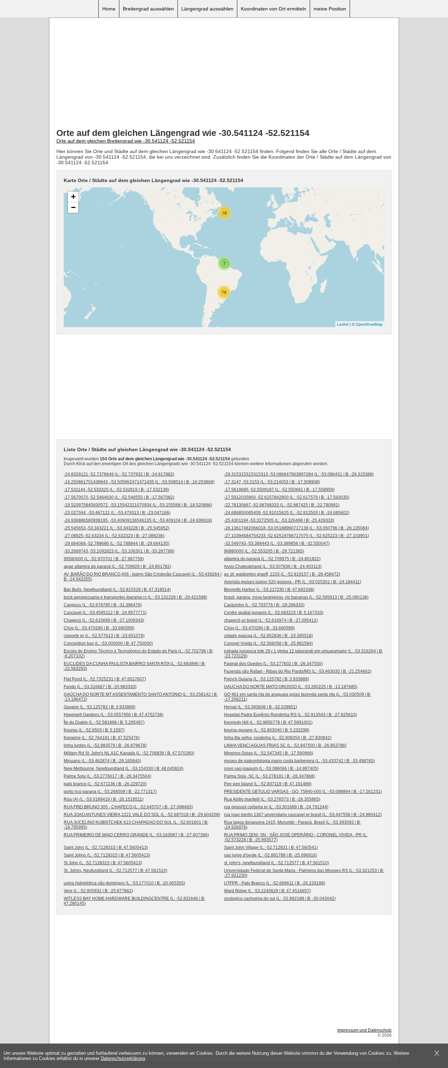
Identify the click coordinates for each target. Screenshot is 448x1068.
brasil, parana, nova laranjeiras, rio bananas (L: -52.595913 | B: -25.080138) (296, 597)
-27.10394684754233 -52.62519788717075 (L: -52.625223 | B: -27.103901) (296, 535)
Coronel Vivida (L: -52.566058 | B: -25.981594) (268, 643)
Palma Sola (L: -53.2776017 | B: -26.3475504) (107, 776)
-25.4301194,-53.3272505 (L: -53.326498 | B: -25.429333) (279, 520)
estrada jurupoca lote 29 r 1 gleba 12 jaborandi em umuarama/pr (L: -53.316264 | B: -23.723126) (303, 653)
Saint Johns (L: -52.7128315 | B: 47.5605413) (107, 855)
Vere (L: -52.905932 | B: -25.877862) (98, 890)
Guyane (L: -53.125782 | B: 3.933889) (99, 707)
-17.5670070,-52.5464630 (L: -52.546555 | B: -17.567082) (119, 497)
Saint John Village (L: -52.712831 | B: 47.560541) (271, 847)
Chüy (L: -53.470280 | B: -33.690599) (259, 628)
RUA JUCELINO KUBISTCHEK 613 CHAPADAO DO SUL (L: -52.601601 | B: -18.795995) (136, 825)
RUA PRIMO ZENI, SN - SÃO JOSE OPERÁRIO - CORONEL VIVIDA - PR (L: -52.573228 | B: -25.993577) (296, 837)
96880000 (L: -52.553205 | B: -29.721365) (264, 551)
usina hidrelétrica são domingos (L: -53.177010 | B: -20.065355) (124, 883)
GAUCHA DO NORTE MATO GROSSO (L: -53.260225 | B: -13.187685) (290, 686)
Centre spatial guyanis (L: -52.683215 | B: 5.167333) (273, 612)
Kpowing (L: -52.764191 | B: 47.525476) (102, 737)
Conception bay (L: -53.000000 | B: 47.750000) (108, 643)
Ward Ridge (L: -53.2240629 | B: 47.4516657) (267, 890)
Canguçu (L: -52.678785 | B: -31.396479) (103, 604)
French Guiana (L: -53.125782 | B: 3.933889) (266, 679)
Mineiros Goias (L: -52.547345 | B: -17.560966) (268, 753)
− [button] (73, 207)
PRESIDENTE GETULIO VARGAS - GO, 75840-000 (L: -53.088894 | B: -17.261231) (303, 791)
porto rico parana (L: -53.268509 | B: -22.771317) (110, 791)
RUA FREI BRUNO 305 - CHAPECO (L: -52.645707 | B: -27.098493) (128, 806)
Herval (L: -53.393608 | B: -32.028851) (260, 707)
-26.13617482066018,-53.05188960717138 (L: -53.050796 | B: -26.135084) (296, 528)
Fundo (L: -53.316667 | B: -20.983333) (100, 686)
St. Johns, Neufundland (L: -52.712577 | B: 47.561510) (115, 870)
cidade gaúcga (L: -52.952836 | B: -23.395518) (268, 635)
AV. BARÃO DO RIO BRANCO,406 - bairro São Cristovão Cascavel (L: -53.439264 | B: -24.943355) (143, 577)
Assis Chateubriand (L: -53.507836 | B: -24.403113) (273, 566)
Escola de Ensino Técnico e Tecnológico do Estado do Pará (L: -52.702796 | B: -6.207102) (138, 653)
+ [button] (73, 196)
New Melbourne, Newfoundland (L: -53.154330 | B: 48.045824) (123, 768)
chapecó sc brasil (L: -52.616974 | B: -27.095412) (271, 620)
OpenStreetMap (369, 324)
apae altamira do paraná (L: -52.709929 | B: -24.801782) (117, 566)
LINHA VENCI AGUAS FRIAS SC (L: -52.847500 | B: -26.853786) (285, 745)
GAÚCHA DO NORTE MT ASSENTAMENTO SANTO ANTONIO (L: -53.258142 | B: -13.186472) (141, 697)
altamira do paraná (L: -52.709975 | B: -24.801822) (272, 558)
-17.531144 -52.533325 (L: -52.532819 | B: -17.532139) (116, 489)
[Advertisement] (224, 74)
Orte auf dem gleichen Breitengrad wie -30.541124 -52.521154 (125, 141)
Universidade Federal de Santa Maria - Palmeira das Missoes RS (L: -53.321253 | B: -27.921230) (304, 873)
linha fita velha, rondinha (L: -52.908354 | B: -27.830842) (277, 737)
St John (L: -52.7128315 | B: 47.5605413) (103, 862)
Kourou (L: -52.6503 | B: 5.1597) (94, 730)
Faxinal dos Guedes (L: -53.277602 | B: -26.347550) (273, 663)
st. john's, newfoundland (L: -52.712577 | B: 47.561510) (276, 862)
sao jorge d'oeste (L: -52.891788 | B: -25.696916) (270, 855)
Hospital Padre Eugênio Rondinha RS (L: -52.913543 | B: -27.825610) (290, 714)
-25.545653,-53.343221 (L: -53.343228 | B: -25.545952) (116, 528)
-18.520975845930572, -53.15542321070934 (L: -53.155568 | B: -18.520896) (138, 505)
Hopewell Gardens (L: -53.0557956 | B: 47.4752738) (113, 714)
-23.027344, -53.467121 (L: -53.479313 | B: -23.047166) (117, 512)
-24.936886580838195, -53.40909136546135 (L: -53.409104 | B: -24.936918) (138, 520)
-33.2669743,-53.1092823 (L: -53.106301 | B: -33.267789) (119, 551)
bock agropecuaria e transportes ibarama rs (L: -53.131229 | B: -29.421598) (135, 597)
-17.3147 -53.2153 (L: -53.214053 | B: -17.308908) (272, 481)
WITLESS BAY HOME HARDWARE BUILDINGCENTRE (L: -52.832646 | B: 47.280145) (134, 901)
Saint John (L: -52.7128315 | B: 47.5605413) (106, 847)
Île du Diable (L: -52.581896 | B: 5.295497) (104, 722)
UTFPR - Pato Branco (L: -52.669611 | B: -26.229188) (274, 883)
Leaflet (343, 324)
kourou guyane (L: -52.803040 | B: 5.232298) (266, 730)
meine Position (330, 9)
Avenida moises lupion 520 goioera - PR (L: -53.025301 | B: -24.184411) (292, 581)
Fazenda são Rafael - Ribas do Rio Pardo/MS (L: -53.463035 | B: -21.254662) (297, 671)
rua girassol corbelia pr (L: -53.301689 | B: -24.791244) (276, 806)
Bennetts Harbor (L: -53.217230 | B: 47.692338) (269, 589)
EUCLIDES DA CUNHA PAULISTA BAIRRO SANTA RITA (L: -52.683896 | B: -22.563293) (134, 666)
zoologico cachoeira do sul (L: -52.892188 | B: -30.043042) (280, 898)
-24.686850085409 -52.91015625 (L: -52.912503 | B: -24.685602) (286, 512)
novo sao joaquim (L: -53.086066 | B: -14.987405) (271, 768)
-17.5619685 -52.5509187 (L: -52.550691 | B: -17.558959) (279, 489)
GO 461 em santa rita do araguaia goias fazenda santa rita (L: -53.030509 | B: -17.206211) (297, 697)
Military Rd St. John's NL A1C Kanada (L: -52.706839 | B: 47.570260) (129, 753)
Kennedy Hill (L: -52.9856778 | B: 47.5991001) (268, 722)
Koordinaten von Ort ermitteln (273, 9)
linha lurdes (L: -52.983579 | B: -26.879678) (105, 745)
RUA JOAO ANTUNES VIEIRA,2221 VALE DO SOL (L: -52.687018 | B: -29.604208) (142, 814)
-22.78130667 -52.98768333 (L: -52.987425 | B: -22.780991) (282, 505)
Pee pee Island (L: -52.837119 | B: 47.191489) (268, 783)
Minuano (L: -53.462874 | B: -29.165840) (102, 760)
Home (108, 9)
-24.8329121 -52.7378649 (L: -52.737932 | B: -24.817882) (119, 474)
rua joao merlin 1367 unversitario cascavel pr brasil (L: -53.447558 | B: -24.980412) (303, 814)
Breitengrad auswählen (148, 9)
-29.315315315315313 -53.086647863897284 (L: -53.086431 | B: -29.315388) (299, 474)
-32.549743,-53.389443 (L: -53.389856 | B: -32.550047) (277, 543)
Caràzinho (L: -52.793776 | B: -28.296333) (264, 604)
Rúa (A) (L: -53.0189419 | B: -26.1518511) (104, 799)
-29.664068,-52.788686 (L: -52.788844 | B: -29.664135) (116, 543)
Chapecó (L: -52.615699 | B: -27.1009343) (104, 620)
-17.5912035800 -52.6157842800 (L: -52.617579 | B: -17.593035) (286, 497)
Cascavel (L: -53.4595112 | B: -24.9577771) (105, 612)
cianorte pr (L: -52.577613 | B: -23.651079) (104, 635)
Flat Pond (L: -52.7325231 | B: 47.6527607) (105, 679)
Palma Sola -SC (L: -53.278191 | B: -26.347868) (269, 776)
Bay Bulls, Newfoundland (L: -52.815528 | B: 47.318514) (117, 589)
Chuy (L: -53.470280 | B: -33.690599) (99, 628)
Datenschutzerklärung (123, 1058)
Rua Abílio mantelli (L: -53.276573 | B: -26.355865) (272, 799)
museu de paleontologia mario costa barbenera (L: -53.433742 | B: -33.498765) (299, 760)
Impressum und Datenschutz (364, 1030)
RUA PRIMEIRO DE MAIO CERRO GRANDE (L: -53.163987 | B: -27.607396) (136, 834)
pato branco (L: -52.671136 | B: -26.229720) (105, 783)
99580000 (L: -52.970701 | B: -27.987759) (104, 558)
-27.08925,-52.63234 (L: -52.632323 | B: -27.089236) (114, 535)
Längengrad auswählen (207, 9)
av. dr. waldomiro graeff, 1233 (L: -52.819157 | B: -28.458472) (282, 574)
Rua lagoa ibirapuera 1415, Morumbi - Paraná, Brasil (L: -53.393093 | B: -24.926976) (292, 825)
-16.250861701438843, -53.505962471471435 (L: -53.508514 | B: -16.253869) (139, 481)
